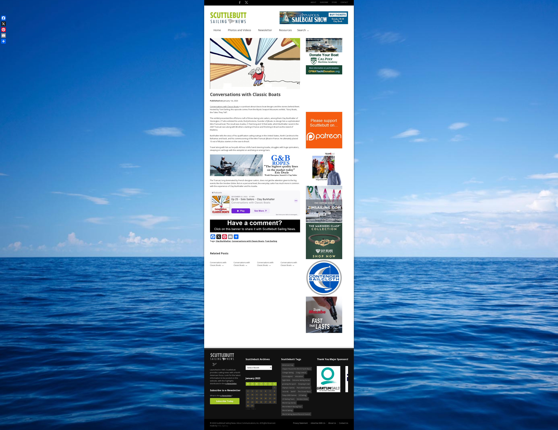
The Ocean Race (304, 391)
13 (266, 395)
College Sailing (288, 372)
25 (257, 402)
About (313, 2)
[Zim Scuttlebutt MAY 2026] (324, 221)
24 (252, 402)
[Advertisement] (324, 93)
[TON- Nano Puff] (324, 184)
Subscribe (324, 2)
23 (248, 402)
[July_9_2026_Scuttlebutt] (324, 74)
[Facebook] (3, 18)
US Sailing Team (288, 399)
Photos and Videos (239, 30)
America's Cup (287, 365)
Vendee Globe (302, 399)
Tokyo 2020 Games (289, 395)
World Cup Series (289, 403)
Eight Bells (286, 380)
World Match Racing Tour (292, 406)
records (285, 391)
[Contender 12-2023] (324, 295)
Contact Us (343, 423)
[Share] (3, 41)
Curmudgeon (287, 376)
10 (252, 395)
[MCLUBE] (324, 332)
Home (217, 30)
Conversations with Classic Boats (224, 106)
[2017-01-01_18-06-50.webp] (332, 379)
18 (257, 398)
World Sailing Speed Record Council (296, 414)
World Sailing (287, 410)
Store (334, 2)
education (299, 376)
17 (252, 398)
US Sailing (302, 395)
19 (261, 398)
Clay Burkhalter (223, 241)
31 (252, 406)
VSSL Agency (223, 425)
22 (274, 398)
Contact (344, 2)
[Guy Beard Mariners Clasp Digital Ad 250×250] (324, 258)
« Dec (248, 409)
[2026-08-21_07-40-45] (314, 23)
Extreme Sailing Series (301, 380)
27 (266, 402)
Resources (285, 30)
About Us (332, 423)
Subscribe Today (224, 401)
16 (248, 398)
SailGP (293, 391)
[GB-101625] (255, 175)
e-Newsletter (231, 383)
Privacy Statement (300, 423)
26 (261, 402)
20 (266, 398)
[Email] (3, 35)
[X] (3, 24)
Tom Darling (271, 241)
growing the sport (289, 384)
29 (274, 402)
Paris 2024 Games (303, 388)
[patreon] (324, 147)
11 (257, 395)
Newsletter (265, 30)
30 (248, 406)
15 (274, 395)
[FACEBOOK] (240, 3)
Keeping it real (304, 384)
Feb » (254, 409)
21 (270, 398)
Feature (296, 42)
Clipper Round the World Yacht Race (296, 369)
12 (261, 395)
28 (270, 402)
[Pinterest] (3, 30)
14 (270, 395)
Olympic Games (288, 388)
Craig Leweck (301, 372)
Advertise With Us (318, 423)
